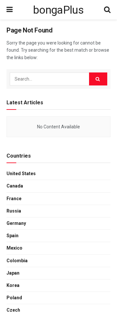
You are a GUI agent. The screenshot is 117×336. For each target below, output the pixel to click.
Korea (13, 285)
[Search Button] (107, 9)
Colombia (17, 260)
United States (21, 173)
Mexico (14, 248)
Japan (13, 273)
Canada (14, 185)
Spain (12, 235)
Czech (13, 310)
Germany (16, 223)
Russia (13, 210)
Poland (14, 297)
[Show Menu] (9, 9)
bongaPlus (58, 9)
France (13, 198)
